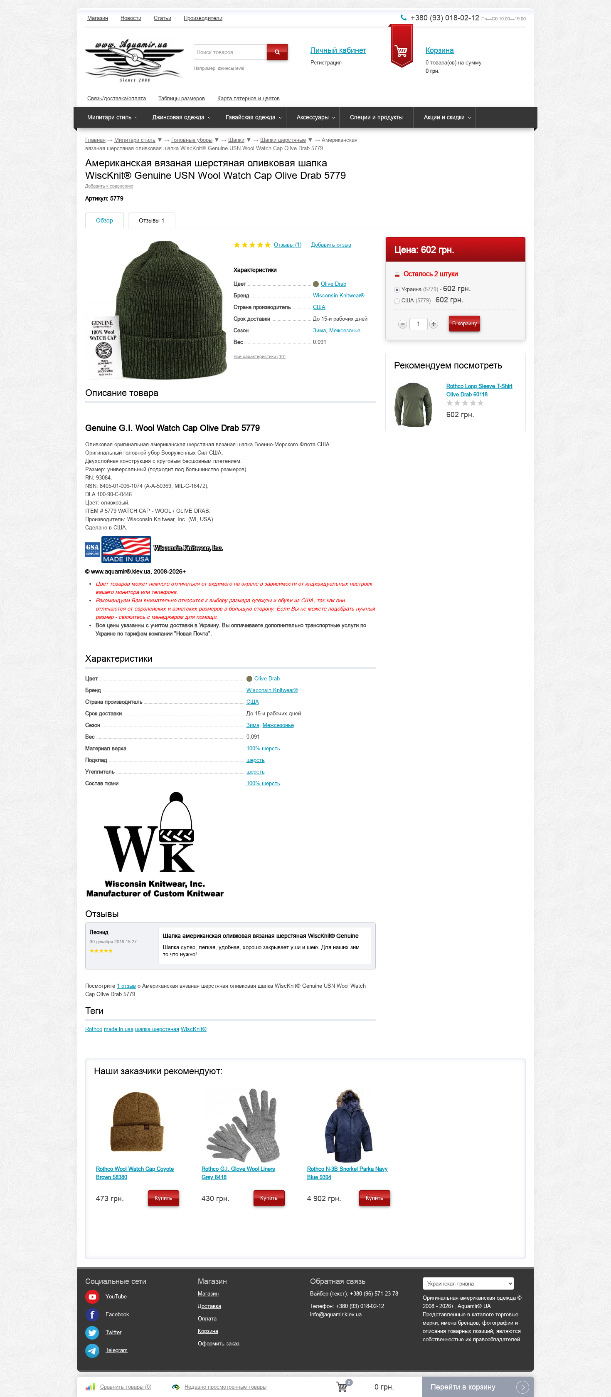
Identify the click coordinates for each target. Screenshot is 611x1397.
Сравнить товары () (125, 1387)
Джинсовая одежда (178, 117)
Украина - (435, 288)
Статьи (162, 18)
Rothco (93, 1029)
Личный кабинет (338, 50)
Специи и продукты (376, 117)
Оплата (207, 1318)
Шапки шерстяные (283, 140)
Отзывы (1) (287, 245)
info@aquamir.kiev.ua (336, 1314)
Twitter (113, 1332)
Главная (95, 140)
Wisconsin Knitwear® (339, 295)
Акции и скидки (444, 117)
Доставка (209, 1306)
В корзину (464, 323)
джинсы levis (231, 68)
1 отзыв (126, 986)
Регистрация (326, 62)
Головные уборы (191, 140)
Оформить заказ (218, 1343)
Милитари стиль (109, 117)
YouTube (116, 1296)
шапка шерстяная (157, 1029)
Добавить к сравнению (109, 185)
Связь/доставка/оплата (116, 98)
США (319, 307)
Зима (319, 330)
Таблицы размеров (181, 98)
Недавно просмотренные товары (225, 1387)
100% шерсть (263, 748)
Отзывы (152, 220)
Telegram (117, 1350)
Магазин (97, 18)
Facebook (117, 1314)
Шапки (236, 140)
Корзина (440, 50)
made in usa (118, 1029)
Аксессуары (313, 117)
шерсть (255, 760)
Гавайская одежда (251, 117)
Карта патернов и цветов (248, 98)
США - (431, 300)
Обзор (104, 220)
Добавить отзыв (331, 245)
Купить (163, 1198)
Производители (203, 18)
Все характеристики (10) (260, 356)
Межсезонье (344, 330)
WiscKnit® (194, 1029)
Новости (131, 18)
